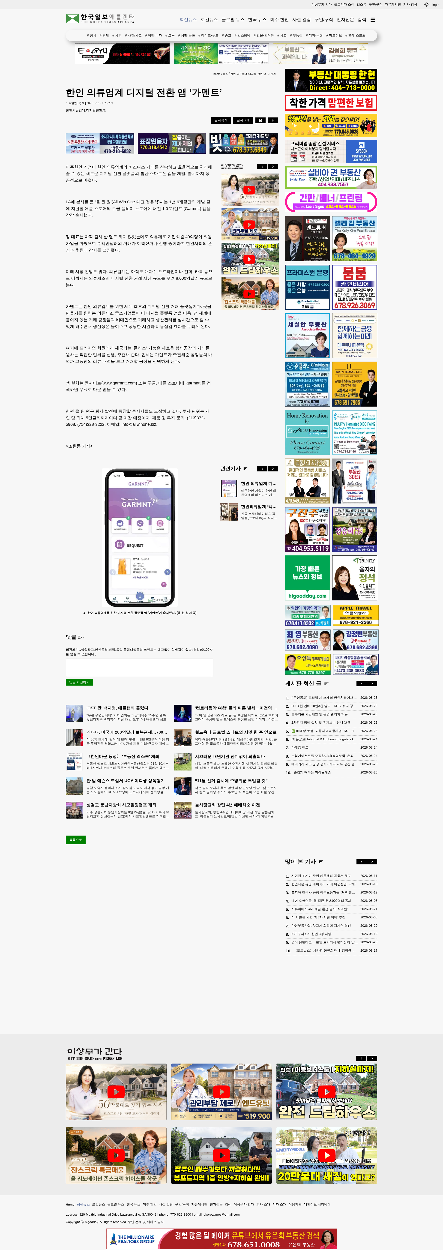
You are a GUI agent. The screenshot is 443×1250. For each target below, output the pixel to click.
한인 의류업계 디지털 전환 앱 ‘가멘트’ (253, 73)
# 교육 (170, 35)
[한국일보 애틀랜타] (100, 19)
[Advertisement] (249, 384)
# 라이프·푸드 (208, 35)
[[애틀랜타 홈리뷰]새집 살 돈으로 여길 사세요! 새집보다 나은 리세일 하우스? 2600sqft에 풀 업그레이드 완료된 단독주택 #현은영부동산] (249, 294)
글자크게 (243, 120)
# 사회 (117, 35)
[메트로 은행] (354, 335)
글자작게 (221, 120)
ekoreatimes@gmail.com (222, 1214)
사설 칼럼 (301, 19)
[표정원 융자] (172, 143)
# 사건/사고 (133, 35)
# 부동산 (296, 35)
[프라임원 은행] (307, 287)
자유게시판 (393, 4)
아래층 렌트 (299, 747)
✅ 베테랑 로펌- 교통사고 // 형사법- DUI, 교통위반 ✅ (324, 731)
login (435, 4)
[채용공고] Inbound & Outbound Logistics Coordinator (324, 739)
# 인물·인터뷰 (264, 35)
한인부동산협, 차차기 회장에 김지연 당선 (321, 925)
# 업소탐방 (242, 35)
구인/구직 (376, 4)
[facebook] (273, 120)
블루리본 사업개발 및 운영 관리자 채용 (319, 714)
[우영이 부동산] (331, 136)
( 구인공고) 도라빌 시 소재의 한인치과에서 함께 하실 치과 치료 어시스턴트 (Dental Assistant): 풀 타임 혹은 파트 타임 (324, 697)
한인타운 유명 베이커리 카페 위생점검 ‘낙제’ (323, 884)
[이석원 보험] (331, 109)
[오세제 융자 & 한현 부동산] (331, 90)
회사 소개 (263, 1204)
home (217, 74)
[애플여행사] (356, 615)
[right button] (273, 166)
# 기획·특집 (314, 35)
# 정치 (91, 35)
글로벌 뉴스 (233, 19)
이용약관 (295, 1204)
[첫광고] (221, 53)
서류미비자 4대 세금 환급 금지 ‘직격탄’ (319, 909)
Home (70, 1204)
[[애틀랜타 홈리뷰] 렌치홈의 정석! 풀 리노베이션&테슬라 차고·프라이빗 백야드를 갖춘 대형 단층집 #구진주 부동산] (249, 259)
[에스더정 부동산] (354, 481)
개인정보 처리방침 (317, 1204)
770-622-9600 (180, 1214)
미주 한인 (279, 19)
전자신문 (345, 19)
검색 (362, 19)
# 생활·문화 (186, 35)
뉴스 (225, 73)
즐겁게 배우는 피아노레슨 (312, 772)
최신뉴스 (188, 19)
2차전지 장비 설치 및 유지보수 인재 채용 (320, 722)
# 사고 (282, 35)
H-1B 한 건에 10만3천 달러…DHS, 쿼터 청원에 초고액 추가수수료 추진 (324, 706)
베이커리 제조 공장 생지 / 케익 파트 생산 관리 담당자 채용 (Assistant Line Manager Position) (324, 764)
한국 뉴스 (257, 19)
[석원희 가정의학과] (308, 615)
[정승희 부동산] (354, 529)
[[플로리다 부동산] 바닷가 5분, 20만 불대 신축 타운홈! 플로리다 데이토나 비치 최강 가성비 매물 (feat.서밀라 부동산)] (326, 1155)
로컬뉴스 (209, 19)
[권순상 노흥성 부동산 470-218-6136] (100, 144)
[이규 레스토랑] (122, 53)
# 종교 (226, 35)
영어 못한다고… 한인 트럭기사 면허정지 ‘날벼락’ (324, 942)
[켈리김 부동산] (354, 238)
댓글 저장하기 (79, 682)
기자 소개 (279, 1204)
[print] (260, 120)
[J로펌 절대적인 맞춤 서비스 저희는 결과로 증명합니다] (307, 481)
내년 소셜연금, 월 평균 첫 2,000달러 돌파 (321, 900)
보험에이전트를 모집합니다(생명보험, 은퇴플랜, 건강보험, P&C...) (324, 756)
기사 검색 (410, 4)
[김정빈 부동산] (356, 639)
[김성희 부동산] (320, 53)
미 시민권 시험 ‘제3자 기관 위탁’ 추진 (318, 917)
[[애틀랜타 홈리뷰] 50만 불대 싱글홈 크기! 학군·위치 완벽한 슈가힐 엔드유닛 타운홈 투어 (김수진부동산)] (249, 225)
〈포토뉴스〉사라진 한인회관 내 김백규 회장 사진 (326, 950)
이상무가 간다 (321, 4)
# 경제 (104, 35)
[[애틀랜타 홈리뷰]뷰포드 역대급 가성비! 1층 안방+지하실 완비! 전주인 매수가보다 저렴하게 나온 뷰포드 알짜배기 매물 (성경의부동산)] (221, 1155)
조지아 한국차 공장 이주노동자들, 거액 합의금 (324, 892)
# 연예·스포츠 (355, 35)
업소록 (361, 4)
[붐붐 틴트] (354, 287)
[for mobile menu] (373, 20)
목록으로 (75, 840)
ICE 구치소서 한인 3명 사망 (311, 934)
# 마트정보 (334, 35)
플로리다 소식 (344, 4)
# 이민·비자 (153, 35)
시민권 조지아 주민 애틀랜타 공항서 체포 (321, 876)
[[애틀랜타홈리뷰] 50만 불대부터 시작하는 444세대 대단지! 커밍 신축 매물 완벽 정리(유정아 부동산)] (249, 190)
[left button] (262, 166)
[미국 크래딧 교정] (244, 143)
